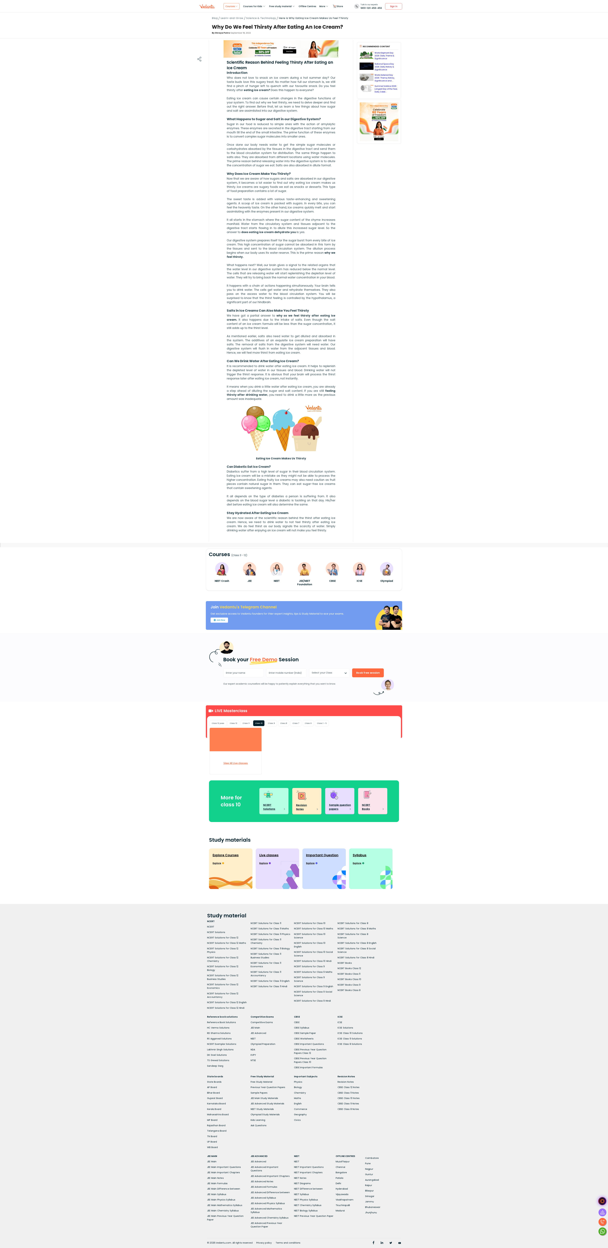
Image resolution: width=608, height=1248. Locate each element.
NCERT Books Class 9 (349, 984)
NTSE (253, 1060)
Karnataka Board (216, 1103)
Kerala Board (214, 1109)
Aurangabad (372, 1179)
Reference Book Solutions (221, 1022)
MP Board (212, 1120)
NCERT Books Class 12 (349, 968)
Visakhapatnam (345, 1199)
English (298, 1103)
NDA (253, 1049)
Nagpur (369, 1169)
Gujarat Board (215, 1098)
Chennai (340, 1167)
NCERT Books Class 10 (349, 979)
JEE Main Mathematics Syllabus (224, 1205)
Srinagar (369, 1196)
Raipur (368, 1185)
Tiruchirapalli (343, 1205)
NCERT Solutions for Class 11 (266, 923)
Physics (298, 1081)
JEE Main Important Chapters (223, 1172)
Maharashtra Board (218, 1114)
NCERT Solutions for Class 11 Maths (270, 928)
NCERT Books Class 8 (349, 990)
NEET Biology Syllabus (306, 1210)
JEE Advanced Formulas (264, 1186)
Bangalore (341, 1172)
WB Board (212, 1147)
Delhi (338, 1183)
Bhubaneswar (372, 1207)
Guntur (369, 1174)
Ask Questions (259, 1125)
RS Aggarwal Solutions (219, 1038)
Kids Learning (258, 1120)
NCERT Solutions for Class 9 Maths (313, 972)
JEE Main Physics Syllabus (221, 1199)
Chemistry (300, 1092)
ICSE (340, 1022)
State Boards (214, 1081)
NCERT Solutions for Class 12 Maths (226, 943)
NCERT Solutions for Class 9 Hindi (312, 1000)
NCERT (210, 926)
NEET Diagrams (302, 1183)
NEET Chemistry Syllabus (308, 1205)
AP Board (212, 1087)
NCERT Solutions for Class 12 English (227, 1002)
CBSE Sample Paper (305, 1033)
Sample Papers (259, 1092)
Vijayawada (342, 1194)
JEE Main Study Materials (264, 1098)
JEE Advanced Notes (262, 1181)
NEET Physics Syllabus (306, 1199)
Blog (215, 18)
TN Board (212, 1136)
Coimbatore (372, 1158)
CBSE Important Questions (309, 1044)
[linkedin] (382, 1243)
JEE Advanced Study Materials (267, 1103)
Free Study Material (261, 1081)
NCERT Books (345, 963)
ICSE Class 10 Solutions (350, 1033)
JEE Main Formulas (217, 1183)
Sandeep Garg (215, 1065)
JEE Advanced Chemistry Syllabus (269, 1217)
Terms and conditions (288, 1242)
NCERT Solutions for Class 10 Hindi (313, 961)
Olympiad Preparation (263, 1044)
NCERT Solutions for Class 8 (353, 923)
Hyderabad (342, 1188)
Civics (297, 1120)
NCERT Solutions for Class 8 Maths (357, 928)
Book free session (368, 673)
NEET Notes (300, 1178)
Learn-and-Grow (232, 18)
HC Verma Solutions (218, 1027)
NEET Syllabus (301, 1194)
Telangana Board (216, 1130)
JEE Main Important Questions (224, 1167)
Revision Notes (346, 1081)
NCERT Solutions (216, 932)
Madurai (340, 1210)
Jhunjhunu (371, 1212)
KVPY (253, 1055)
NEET (253, 1038)
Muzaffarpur (343, 1161)
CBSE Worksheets (304, 1038)
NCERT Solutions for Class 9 (309, 966)
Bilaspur (369, 1190)
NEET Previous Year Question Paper (313, 1216)
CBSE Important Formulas (308, 1067)
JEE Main (255, 1027)
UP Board (212, 1141)
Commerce (300, 1109)
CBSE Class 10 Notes (349, 1098)
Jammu (369, 1201)
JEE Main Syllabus (216, 1194)
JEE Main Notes (215, 1178)
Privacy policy (264, 1242)
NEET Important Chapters (308, 1172)
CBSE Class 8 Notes (348, 1109)
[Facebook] (373, 1243)
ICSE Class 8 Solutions (350, 1044)
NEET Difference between (308, 1188)
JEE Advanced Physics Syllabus (268, 1203)
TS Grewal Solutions (218, 1060)
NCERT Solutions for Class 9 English (313, 986)
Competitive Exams (262, 1022)
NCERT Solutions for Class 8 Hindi (356, 957)
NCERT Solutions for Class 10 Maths (313, 928)
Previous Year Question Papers (268, 1087)
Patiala (339, 1178)
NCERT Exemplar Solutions (221, 1044)
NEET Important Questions (309, 1167)
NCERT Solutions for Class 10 (310, 923)
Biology (298, 1087)
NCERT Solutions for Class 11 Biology (270, 948)
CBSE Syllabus (301, 1027)
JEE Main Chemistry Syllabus (223, 1210)
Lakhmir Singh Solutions (220, 1049)
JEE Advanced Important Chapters (270, 1176)
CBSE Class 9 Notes (348, 1103)
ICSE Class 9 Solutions (350, 1038)
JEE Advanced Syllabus (263, 1197)
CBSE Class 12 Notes (349, 1087)
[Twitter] (391, 1243)
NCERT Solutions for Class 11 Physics (270, 934)
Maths (297, 1098)
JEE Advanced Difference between (270, 1192)
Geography (300, 1114)
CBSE (297, 1022)
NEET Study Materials (262, 1109)
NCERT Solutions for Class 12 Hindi (225, 1008)
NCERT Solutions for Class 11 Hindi (269, 986)
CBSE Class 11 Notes (348, 1092)
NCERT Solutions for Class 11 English (270, 981)
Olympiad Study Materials (265, 1114)
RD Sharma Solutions (219, 1033)
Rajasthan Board (216, 1125)
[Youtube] (399, 1243)
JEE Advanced (258, 1033)
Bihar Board (213, 1092)
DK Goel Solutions (217, 1055)
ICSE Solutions (345, 1027)
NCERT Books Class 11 (349, 973)
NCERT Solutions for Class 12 (222, 937)
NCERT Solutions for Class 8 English (357, 943)
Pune (368, 1163)
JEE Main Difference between (223, 1188)
